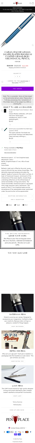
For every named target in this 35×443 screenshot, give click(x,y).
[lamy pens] (17, 374)
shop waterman (17, 326)
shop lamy (17, 396)
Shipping (11, 67)
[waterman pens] (17, 303)
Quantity (17, 73)
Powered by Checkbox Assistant (8, 84)
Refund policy (17, 404)
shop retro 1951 (17, 361)
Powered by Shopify (17, 441)
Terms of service (17, 402)
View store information (10, 152)
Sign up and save (17, 410)
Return (15, 82)
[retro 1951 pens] (17, 339)
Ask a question (17, 199)
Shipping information (17, 196)
